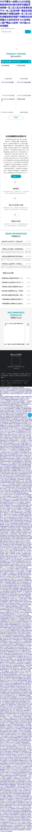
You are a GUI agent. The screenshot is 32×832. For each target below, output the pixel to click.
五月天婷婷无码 (5, 688)
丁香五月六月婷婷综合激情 (10, 479)
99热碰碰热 (27, 635)
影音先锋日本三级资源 (19, 691)
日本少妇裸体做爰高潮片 (17, 512)
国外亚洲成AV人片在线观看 (16, 754)
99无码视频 (4, 760)
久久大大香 (23, 509)
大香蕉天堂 (23, 813)
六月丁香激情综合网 (18, 736)
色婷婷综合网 (9, 666)
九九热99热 (8, 460)
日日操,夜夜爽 (8, 583)
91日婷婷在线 (5, 642)
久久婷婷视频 (7, 677)
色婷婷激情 (25, 499)
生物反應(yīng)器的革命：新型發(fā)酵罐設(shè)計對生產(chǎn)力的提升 (13, 264)
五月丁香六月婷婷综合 (11, 802)
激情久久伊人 (24, 491)
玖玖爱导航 (4, 691)
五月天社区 (8, 755)
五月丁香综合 (28, 755)
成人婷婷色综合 (6, 437)
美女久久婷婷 (24, 568)
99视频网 (22, 402)
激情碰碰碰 (13, 632)
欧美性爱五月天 (20, 580)
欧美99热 (7, 784)
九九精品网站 (24, 553)
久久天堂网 (26, 521)
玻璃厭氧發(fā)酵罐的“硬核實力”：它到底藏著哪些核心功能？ (13, 278)
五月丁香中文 (24, 453)
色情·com (27, 417)
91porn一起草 (27, 550)
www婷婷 (19, 534)
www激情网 (2, 777)
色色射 (20, 790)
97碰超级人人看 (20, 529)
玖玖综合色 (13, 529)
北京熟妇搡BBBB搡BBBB (6, 461)
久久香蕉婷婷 (17, 408)
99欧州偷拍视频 (12, 604)
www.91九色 (3, 494)
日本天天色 (5, 700)
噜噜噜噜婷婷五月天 (15, 404)
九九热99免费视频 (18, 825)
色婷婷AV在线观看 (10, 530)
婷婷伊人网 (6, 453)
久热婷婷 (28, 763)
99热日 (10, 793)
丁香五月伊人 (19, 786)
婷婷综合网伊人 (7, 470)
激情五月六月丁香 (25, 725)
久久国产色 (14, 401)
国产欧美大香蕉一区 (22, 446)
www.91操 (16, 799)
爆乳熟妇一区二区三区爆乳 (15, 657)
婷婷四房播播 (23, 680)
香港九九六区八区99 (13, 615)
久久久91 (22, 671)
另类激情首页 (18, 783)
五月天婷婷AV (14, 645)
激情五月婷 (11, 517)
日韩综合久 (13, 660)
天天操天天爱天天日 (20, 686)
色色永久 (29, 814)
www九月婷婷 (13, 669)
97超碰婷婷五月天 (27, 460)
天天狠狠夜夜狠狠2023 (5, 618)
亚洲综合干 (4, 651)
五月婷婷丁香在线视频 (20, 763)
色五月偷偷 (20, 761)
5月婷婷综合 (8, 662)
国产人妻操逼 (7, 558)
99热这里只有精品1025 (5, 816)
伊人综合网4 (4, 648)
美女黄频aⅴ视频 (13, 722)
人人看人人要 (24, 481)
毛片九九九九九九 (27, 644)
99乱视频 (11, 642)
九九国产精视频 (16, 725)
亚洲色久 (4, 508)
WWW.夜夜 (2, 811)
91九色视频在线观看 (25, 527)
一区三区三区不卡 (25, 603)
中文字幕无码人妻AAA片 (9, 742)
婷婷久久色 (2, 443)
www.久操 (20, 668)
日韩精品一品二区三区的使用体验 (19, 582)
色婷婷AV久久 (3, 680)
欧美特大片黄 (21, 595)
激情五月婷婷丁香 (21, 669)
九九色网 (28, 813)
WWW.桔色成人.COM (22, 571)
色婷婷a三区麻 (17, 792)
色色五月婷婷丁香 (16, 775)
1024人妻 (6, 517)
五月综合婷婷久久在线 (23, 549)
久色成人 (15, 715)
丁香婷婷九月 (6, 435)
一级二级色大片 (23, 440)
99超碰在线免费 (27, 752)
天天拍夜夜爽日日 (11, 686)
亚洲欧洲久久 (6, 475)
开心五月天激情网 (11, 431)
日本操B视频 (7, 654)
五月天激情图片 (21, 401)
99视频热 (18, 632)
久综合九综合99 (10, 472)
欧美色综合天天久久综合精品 (13, 768)
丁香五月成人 (26, 530)
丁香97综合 (20, 579)
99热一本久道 (14, 681)
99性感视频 (16, 396)
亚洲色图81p (8, 645)
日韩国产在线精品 (25, 632)
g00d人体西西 (10, 561)
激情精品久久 (5, 535)
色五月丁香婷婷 (17, 509)
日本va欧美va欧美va (8, 420)
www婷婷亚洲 (6, 719)
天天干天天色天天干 (15, 428)
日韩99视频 (18, 663)
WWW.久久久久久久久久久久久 (7, 743)
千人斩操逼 (11, 532)
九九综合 (4, 678)
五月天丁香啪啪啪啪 (17, 617)
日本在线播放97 (17, 420)
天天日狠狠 (27, 511)
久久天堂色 (20, 606)
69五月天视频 (24, 623)
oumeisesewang (4, 407)
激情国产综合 (7, 579)
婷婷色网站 (27, 612)
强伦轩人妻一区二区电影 (11, 665)
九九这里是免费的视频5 (25, 810)
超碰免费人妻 (20, 461)
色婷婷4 (19, 526)
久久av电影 (5, 730)
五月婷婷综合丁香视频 (25, 828)
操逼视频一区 (21, 506)
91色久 (21, 769)
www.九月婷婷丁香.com (17, 641)
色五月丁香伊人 (27, 416)
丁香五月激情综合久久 (5, 660)
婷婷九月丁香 (14, 567)
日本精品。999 (9, 509)
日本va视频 (16, 402)
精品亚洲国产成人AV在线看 (25, 781)
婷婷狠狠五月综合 (23, 760)
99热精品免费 (14, 523)
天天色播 (16, 748)
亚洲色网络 (25, 556)
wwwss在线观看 (3, 615)
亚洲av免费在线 (3, 503)
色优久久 (8, 769)
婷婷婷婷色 (8, 487)
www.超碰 (25, 606)
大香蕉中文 (11, 798)
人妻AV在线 (24, 534)
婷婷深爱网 (8, 401)
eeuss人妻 (16, 443)
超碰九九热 (25, 784)
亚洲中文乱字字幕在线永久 (10, 478)
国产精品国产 (27, 529)
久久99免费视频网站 (16, 774)
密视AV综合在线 (14, 677)
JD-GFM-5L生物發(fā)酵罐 (24, 95)
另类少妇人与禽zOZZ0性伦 (17, 540)
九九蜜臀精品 (11, 553)
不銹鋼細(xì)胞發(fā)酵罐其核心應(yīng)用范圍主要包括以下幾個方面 (13, 286)
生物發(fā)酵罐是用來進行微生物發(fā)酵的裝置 (13, 256)
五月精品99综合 (27, 579)
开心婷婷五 (20, 674)
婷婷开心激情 (20, 629)
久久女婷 (9, 761)
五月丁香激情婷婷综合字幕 (24, 555)
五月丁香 (5, 603)
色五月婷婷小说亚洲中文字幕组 (16, 594)
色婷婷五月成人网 (17, 713)
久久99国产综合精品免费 (7, 408)
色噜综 (9, 751)
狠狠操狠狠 (6, 526)
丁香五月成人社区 (15, 769)
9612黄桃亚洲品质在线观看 (8, 675)
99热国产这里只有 (9, 556)
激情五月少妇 (3, 686)
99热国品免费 (19, 656)
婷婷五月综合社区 (10, 607)
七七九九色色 (15, 764)
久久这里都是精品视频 (26, 408)
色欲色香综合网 (3, 537)
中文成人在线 (3, 490)
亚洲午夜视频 (19, 455)
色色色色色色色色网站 (10, 804)
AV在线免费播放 (9, 443)
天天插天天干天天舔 (19, 570)
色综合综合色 (10, 692)
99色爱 (11, 758)
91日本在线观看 (11, 484)
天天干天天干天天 (22, 426)
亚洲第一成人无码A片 (20, 564)
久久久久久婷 (17, 398)
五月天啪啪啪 (28, 449)
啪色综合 (24, 688)
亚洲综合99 (19, 559)
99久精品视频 (7, 606)
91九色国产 (6, 647)
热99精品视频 (6, 592)
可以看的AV (2, 802)
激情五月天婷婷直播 (13, 588)
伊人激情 (12, 475)
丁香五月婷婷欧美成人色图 (13, 574)
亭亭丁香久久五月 (10, 494)
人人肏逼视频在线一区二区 (18, 778)
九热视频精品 (22, 727)
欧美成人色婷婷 (15, 487)
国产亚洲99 (8, 811)
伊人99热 (23, 484)
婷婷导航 (19, 413)
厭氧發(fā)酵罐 (24, 112)
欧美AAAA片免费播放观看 (25, 429)
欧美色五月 (24, 526)
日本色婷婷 (18, 728)
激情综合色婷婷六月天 (13, 781)
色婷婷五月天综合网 (4, 754)
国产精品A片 (20, 591)
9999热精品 (10, 644)
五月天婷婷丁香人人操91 (16, 558)
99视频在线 (17, 565)
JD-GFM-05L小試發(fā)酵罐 (8, 112)
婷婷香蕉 (27, 580)
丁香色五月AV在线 (8, 493)
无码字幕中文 (3, 733)
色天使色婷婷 (28, 494)
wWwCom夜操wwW (15, 771)
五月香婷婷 (2, 668)
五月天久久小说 (3, 757)
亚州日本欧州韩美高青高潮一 (12, 440)
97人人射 (25, 558)
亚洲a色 (28, 715)
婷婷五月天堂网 (27, 573)
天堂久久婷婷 (23, 639)
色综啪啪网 (11, 672)
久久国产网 (12, 688)
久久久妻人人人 (8, 715)
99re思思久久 (10, 601)
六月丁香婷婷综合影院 (20, 780)
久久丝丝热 (22, 438)
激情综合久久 (3, 799)
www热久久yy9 (3, 820)
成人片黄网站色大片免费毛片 (21, 508)
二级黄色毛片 (9, 725)
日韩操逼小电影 (23, 814)
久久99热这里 (14, 506)
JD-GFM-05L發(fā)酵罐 (8, 95)
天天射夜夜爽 (10, 585)
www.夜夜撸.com (12, 573)
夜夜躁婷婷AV (5, 731)
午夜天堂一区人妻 (14, 787)
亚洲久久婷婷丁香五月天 (11, 668)
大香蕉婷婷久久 (22, 645)
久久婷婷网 (17, 458)
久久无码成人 (21, 681)
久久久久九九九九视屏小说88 (8, 663)
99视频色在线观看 (26, 546)
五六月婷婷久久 (13, 449)
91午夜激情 (15, 541)
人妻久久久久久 (22, 497)
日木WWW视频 (11, 441)
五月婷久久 (21, 612)
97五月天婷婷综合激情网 (22, 503)
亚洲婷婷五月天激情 (8, 520)
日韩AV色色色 (11, 458)
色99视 (18, 647)
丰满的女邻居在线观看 (9, 411)
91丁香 (25, 470)
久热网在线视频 (18, 530)
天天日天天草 (25, 562)
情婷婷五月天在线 (15, 630)
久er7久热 (16, 429)
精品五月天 (29, 798)
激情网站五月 (24, 817)
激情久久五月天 (7, 828)
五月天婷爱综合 (14, 437)
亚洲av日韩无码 (22, 698)
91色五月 (18, 733)
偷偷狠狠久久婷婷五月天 (17, 470)
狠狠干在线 (9, 502)
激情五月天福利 (14, 739)
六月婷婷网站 (27, 502)
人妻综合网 (19, 546)
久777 (14, 432)
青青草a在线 (16, 586)
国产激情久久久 (5, 698)
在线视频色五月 (26, 520)
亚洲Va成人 (19, 638)
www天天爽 (13, 766)
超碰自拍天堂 (10, 810)
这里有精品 (2, 417)
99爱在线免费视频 (25, 796)
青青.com (19, 577)
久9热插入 (28, 535)
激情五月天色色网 (20, 543)
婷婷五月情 (2, 530)
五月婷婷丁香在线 (22, 745)
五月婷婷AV (23, 795)
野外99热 (22, 410)
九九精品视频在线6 (16, 636)
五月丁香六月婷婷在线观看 (11, 724)
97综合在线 (21, 615)
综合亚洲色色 (12, 543)
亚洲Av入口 (18, 746)
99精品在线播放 (24, 444)
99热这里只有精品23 (18, 524)
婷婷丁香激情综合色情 (17, 460)
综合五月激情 (5, 793)
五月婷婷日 (6, 624)
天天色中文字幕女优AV (20, 712)
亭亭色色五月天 (6, 444)
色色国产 (10, 627)
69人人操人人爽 (12, 559)
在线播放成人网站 (7, 639)
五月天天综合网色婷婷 (13, 760)
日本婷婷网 (9, 796)
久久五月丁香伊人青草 (11, 577)
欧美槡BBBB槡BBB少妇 (20, 798)
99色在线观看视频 (20, 808)
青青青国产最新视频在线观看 (22, 742)
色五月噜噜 (28, 805)
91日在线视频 (25, 728)
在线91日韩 (20, 740)
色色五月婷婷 (23, 598)
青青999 (20, 748)
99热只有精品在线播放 (7, 586)
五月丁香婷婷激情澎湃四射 (16, 683)
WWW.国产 (16, 810)
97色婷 (26, 570)
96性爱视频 (16, 490)
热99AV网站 (24, 774)
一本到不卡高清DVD (25, 458)
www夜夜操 (4, 813)
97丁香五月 (11, 450)
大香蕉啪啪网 (21, 449)
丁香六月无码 (21, 672)
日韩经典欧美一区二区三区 (17, 697)
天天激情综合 (28, 543)
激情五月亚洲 (7, 514)
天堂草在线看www (14, 592)
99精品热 (18, 537)
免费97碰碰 (2, 795)
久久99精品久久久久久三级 (19, 496)
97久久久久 (19, 614)
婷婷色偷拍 (25, 493)
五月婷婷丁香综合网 (18, 550)
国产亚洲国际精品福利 (19, 561)
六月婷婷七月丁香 (24, 651)
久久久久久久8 (11, 499)
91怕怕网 (9, 737)
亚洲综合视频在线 (14, 698)
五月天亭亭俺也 (13, 413)
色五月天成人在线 (10, 789)
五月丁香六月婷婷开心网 (12, 497)
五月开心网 (28, 561)
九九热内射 (4, 629)
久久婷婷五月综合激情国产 (14, 813)
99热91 (25, 801)
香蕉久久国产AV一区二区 (13, 609)
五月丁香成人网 (6, 491)
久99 (9, 681)
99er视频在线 (10, 603)
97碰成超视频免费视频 (17, 811)
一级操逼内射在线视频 (16, 463)
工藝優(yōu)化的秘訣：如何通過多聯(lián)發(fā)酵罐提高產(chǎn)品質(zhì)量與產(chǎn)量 (13, 249)
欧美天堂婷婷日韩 (19, 416)
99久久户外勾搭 (17, 488)
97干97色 (21, 752)
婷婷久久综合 (18, 472)
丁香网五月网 (13, 511)
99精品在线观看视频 (22, 567)
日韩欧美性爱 (8, 636)
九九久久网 (7, 771)
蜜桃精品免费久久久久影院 (21, 607)
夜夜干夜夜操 (7, 469)
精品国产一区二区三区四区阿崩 (14, 562)
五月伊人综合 (6, 638)
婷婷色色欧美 (5, 822)
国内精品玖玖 (27, 793)
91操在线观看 (9, 659)
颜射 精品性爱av (15, 589)
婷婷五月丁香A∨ (18, 556)
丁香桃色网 (20, 730)
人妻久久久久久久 (9, 555)
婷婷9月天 (10, 822)
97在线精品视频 (15, 639)
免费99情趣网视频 (27, 659)
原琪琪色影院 (5, 672)
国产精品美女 (6, 564)
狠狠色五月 (16, 814)
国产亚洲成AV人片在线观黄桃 (17, 514)
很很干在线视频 (9, 748)
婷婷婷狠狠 (2, 725)
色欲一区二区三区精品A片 (20, 734)
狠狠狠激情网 (13, 786)
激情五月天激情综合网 (20, 535)
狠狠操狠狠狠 (23, 589)
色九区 (10, 650)
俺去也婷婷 (22, 706)
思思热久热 (6, 758)
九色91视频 (19, 662)
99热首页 (2, 612)
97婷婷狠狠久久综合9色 (25, 666)
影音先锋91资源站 (21, 621)
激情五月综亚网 (14, 626)
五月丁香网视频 (20, 502)
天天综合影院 (7, 546)
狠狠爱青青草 (10, 826)
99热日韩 (12, 780)
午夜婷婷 (14, 461)
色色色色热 (26, 524)
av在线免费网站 (20, 479)
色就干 (29, 684)
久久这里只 (18, 823)
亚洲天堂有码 (3, 562)
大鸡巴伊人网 (10, 691)
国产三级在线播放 (8, 713)
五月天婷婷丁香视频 (9, 734)
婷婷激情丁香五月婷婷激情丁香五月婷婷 (18, 423)
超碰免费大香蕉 (19, 447)
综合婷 (29, 618)
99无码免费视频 (26, 583)
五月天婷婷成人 (25, 737)
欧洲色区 (9, 764)
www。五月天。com (17, 807)
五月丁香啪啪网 (26, 719)
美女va (14, 502)
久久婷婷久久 (17, 603)
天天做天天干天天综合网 (13, 757)
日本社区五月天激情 (18, 521)
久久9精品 (4, 518)
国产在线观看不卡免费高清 (24, 816)
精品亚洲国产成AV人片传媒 (20, 716)
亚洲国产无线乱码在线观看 (10, 580)
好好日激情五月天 (7, 589)
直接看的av (9, 496)
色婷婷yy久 (13, 662)
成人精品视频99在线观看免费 (7, 792)
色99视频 (23, 805)
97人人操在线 (3, 496)
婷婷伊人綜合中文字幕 (5, 540)
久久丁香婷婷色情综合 (21, 695)
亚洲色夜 (24, 488)
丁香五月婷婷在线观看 (17, 801)
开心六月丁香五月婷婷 (20, 441)
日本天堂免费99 (15, 828)
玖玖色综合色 (14, 620)
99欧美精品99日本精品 (9, 712)
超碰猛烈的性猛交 (9, 396)
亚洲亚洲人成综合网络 (5, 410)
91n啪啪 (11, 736)
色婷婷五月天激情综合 (9, 565)
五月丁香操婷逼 (11, 808)
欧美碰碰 (16, 642)
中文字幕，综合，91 (14, 598)
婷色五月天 (26, 761)
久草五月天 (13, 546)
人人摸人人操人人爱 (19, 411)
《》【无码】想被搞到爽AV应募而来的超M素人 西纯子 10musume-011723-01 (16, 399)
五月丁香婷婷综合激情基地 (8, 703)
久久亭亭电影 (5, 438)
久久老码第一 (27, 540)
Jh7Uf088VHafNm (4, 450)
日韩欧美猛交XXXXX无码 (6, 641)
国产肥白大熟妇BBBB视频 (8, 674)
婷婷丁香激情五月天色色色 (6, 541)
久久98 (15, 555)
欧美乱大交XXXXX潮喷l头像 (9, 823)
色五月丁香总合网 (17, 627)
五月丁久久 (10, 429)
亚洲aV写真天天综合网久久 (9, 414)
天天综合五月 (14, 434)
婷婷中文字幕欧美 (6, 473)
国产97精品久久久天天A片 (23, 518)
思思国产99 (6, 669)
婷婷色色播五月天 (23, 609)
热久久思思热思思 (26, 663)
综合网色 (8, 529)
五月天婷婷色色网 (13, 422)
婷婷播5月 (6, 763)
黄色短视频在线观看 (23, 648)
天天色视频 (3, 644)
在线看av (25, 512)
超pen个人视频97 (9, 550)
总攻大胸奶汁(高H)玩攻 (17, 515)
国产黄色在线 (11, 535)
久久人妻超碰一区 (11, 718)
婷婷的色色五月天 (18, 692)
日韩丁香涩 (23, 574)
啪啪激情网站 (16, 666)
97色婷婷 (4, 796)
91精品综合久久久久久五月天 (12, 612)
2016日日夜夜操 (7, 695)
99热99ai (21, 600)
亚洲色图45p (26, 799)
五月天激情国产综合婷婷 (8, 416)
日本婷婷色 (11, 763)
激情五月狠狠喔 (11, 537)
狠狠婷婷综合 (13, 784)
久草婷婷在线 (10, 799)
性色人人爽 (10, 402)
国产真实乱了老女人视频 (9, 709)
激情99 (1, 580)
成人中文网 (19, 719)
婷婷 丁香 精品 (16, 576)
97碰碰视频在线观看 (13, 600)
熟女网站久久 (9, 576)
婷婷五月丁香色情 (8, 446)
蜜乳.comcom (20, 611)
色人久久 (15, 597)
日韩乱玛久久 (28, 778)
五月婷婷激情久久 (16, 500)
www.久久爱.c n (20, 511)
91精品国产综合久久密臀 (16, 701)
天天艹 (7, 722)
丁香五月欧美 (28, 724)
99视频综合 (4, 499)
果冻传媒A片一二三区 (26, 775)
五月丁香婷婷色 (5, 671)
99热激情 (25, 692)
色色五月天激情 (16, 527)
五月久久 (10, 749)
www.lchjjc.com (20, 766)
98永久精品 (7, 434)
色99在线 (4, 570)
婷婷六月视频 (5, 553)
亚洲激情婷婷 (28, 731)
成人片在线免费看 (26, 425)
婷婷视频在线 (8, 481)
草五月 (3, 745)
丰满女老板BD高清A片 (23, 523)
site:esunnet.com (4, 568)
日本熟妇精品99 (3, 402)
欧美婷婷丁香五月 (9, 521)
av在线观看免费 (7, 582)
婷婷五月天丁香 (24, 476)
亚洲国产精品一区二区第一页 (20, 826)
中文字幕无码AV (9, 777)
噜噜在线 (9, 611)
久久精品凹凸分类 (27, 455)
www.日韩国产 (3, 574)
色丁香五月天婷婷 (15, 538)
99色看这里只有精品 (23, 466)
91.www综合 (15, 727)
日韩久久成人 (26, 656)
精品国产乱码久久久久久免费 (22, 709)
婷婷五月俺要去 (5, 413)
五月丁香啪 (24, 758)
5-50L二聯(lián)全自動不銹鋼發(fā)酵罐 (14, 344)
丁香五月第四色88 (6, 701)
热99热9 (13, 733)
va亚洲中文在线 (16, 805)
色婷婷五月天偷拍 (24, 771)
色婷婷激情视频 (5, 694)
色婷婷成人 (18, 425)
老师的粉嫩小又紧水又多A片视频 (20, 653)
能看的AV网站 (17, 820)
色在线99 (20, 654)
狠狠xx (15, 674)
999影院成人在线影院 (10, 447)
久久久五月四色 (18, 517)
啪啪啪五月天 (25, 823)
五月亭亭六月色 (21, 722)
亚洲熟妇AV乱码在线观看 (6, 617)
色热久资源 (28, 727)
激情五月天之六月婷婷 (13, 752)
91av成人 (29, 801)
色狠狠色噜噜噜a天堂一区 (16, 624)
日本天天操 (8, 547)
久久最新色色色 (24, 768)
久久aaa (10, 515)
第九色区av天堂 (10, 485)
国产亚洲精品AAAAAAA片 (6, 457)
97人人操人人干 (9, 716)
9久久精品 (29, 749)
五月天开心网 (25, 657)
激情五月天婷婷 (3, 807)
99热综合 (24, 472)
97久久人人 (4, 484)
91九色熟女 (25, 789)
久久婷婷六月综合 (23, 419)
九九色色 (6, 559)
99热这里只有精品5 (8, 623)
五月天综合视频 (8, 595)
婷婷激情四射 (11, 648)
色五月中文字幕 (3, 751)
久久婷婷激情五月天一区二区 (20, 405)
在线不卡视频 (28, 694)
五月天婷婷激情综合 (20, 431)
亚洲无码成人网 (16, 650)
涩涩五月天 (12, 728)
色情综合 (9, 733)
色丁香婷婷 (29, 538)
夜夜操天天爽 (23, 576)
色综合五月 (17, 476)
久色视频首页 (18, 703)
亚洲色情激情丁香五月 (9, 505)
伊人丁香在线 (28, 660)
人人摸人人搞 (10, 488)
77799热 (21, 586)
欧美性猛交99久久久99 (7, 597)
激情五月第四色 (27, 586)
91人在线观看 (6, 467)
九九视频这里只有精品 (20, 505)
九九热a (27, 672)
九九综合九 (7, 630)
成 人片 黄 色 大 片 (12, 621)
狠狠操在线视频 (13, 426)
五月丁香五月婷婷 (22, 642)
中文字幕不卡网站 (9, 524)
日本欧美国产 (22, 787)
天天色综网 (26, 447)
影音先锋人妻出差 (15, 482)
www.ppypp (2, 607)
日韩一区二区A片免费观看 (16, 707)
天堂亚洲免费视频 (18, 520)
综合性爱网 (29, 639)
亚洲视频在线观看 (6, 404)
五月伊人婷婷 (11, 820)
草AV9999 (23, 469)
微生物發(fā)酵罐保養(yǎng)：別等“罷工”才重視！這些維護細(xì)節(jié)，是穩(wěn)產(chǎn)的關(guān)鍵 (13, 291)
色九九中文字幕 (9, 398)
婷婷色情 (15, 595)
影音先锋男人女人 (12, 571)
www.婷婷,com (21, 434)
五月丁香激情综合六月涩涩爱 (7, 544)
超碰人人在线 (27, 769)
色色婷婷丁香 (21, 588)
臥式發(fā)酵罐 (24, 78)
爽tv (28, 704)
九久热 (7, 656)
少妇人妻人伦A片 (6, 707)
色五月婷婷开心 (25, 463)
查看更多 (16, 117)
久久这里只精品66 (23, 739)
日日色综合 (15, 417)
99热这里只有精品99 (25, 819)
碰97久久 (25, 754)
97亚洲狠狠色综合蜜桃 (15, 467)
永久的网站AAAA (4, 588)
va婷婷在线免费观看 (12, 629)
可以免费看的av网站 (25, 532)
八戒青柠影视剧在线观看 (18, 793)
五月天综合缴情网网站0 (21, 772)
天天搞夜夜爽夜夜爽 (15, 444)
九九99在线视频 (26, 457)
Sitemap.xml (9, 385)
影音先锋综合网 (17, 623)
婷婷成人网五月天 (8, 653)
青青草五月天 (13, 638)
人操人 (13, 695)
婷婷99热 (23, 537)
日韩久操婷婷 (5, 600)
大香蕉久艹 (14, 745)
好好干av (16, 777)
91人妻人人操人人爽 (20, 552)
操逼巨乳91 (25, 413)
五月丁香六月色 (23, 684)
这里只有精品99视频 (20, 694)
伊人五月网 (28, 777)
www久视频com (14, 790)
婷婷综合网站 (25, 638)
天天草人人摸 (3, 431)
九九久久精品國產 (6, 766)
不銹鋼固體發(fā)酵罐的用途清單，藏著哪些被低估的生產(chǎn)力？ (13, 299)
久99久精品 (20, 452)
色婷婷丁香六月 (17, 585)
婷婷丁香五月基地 (25, 565)
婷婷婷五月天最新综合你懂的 (19, 749)
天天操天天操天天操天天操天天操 (16, 700)
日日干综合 (20, 597)
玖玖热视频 (9, 727)
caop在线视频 (6, 787)
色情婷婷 (26, 515)
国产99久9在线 (24, 500)
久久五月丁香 (26, 654)
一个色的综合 (28, 401)
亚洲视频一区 (7, 428)
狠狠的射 (2, 662)
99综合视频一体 (11, 503)
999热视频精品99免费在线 (20, 475)
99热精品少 (11, 438)
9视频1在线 (24, 792)
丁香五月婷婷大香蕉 (10, 746)
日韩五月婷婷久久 (22, 437)
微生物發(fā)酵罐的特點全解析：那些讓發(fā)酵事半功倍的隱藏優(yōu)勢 (13, 295)
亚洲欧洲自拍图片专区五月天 (21, 544)
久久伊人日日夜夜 (13, 689)
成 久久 (20, 799)
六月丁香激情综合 (21, 715)
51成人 (1, 695)
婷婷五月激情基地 (13, 731)
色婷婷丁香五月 (10, 570)
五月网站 (2, 595)
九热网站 (6, 571)
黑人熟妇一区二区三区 (24, 541)
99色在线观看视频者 (5, 780)
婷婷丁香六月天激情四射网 (12, 419)
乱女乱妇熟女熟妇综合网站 (9, 455)
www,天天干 (17, 651)
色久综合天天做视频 (4, 728)
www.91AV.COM (16, 796)
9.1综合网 (26, 398)
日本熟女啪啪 (3, 826)
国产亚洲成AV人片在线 (15, 464)
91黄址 (22, 494)
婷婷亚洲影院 (22, 626)
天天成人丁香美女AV (7, 432)
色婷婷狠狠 (25, 811)
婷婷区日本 (4, 452)
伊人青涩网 (18, 718)
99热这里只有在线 (20, 432)
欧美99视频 (17, 485)
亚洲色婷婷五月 (6, 591)
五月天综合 (22, 487)
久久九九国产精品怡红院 (5, 466)
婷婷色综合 (5, 532)
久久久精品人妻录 (23, 490)
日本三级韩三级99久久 (17, 547)
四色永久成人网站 (15, 410)
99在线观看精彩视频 (21, 604)
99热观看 (14, 611)
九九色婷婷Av (7, 506)
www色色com (24, 746)
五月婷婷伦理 (3, 620)
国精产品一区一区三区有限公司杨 (19, 618)
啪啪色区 (28, 626)
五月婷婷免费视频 (25, 404)
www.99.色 (28, 441)
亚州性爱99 (13, 591)
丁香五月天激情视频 (8, 817)
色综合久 (25, 668)
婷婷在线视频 (7, 632)
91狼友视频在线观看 (26, 464)
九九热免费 (17, 494)
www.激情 (6, 683)
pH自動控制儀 (8, 78)
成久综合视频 (26, 683)
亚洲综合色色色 (14, 654)
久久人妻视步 (25, 592)
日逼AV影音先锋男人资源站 (20, 601)
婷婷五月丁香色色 (9, 405)
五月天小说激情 (26, 748)
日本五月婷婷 (16, 706)
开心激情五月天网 (24, 630)
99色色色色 (17, 795)
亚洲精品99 (14, 466)
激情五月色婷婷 (27, 594)
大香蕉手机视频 (18, 499)
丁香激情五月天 (24, 428)
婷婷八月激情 (25, 420)
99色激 (22, 398)
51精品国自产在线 (10, 795)
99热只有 (2, 396)
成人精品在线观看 (6, 697)
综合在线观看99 (6, 538)
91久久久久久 (17, 822)
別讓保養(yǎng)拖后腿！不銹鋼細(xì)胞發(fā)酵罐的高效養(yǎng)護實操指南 (13, 282)
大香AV (28, 787)
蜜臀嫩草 (9, 778)
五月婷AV (6, 689)
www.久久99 (4, 808)
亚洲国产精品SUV (10, 476)
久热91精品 (17, 532)
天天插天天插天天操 (20, 804)
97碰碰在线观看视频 (17, 493)
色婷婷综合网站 (8, 805)
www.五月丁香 (21, 731)
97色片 (1, 817)
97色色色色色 (18, 688)
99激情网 (5, 441)
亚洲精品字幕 (14, 606)
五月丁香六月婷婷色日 (23, 422)
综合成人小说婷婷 (13, 730)
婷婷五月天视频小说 (17, 583)
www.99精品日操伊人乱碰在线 (13, 819)
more (14, 176)
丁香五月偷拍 (12, 772)
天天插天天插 (22, 777)
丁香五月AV (23, 822)
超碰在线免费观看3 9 (11, 614)
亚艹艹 (20, 592)
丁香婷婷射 (12, 694)
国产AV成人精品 (13, 435)
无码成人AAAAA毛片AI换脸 (13, 680)
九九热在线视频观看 (11, 518)
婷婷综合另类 (23, 538)
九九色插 (29, 488)
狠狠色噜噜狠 (10, 651)
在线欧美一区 (26, 547)
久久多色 (22, 396)
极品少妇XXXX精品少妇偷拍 (6, 814)
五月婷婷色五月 (7, 500)
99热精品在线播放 (24, 757)
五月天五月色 (17, 817)
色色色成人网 (6, 598)
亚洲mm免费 (21, 417)
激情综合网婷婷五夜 (14, 684)
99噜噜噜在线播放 (16, 737)
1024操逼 (21, 443)
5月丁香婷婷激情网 (17, 644)
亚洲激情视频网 (20, 829)
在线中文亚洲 (25, 713)
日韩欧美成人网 (13, 526)
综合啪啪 (15, 446)
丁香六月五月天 (25, 624)
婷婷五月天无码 (27, 611)
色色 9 (16, 648)
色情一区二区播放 (10, 678)
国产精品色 (22, 482)
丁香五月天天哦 (25, 820)
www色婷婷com (17, 568)
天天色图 (11, 568)
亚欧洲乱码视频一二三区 (22, 414)
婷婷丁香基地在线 (4, 783)
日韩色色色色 (24, 733)
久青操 (8, 620)
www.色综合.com (8, 549)
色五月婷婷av (14, 761)
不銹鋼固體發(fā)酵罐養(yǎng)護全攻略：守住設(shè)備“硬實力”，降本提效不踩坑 (13, 303)
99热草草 (12, 564)
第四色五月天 (13, 647)
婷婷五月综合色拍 (26, 783)
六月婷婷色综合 (20, 802)
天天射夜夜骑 (12, 552)
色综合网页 (11, 783)
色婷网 (15, 672)
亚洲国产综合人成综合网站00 (20, 721)
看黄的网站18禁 (20, 660)
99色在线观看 (25, 577)
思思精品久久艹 (21, 665)
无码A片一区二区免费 (12, 452)
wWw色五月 (9, 831)
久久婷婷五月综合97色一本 (18, 755)
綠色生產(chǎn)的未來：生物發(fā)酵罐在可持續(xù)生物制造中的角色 (13, 241)
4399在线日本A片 (27, 790)
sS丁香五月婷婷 (12, 534)
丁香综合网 (18, 484)
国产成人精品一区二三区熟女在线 (13, 710)
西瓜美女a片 (10, 490)
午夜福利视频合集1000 (15, 453)
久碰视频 (5, 737)
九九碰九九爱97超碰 (17, 659)
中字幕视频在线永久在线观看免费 (20, 751)
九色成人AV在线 (21, 435)
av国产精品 (18, 553)
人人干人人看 (7, 463)
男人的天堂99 (14, 816)
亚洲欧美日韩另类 (23, 473)
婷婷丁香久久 (8, 745)
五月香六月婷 (25, 614)
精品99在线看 (5, 650)
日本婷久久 (27, 629)
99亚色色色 (20, 689)
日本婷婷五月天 (10, 508)
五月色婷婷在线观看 (27, 617)
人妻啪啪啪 (23, 485)
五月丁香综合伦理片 (17, 457)
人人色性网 (9, 527)
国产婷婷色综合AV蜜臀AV (14, 407)
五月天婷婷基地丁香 (22, 620)
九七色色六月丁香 (11, 425)
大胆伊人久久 (14, 579)
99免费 (26, 443)
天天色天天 (17, 438)
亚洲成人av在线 (20, 478)
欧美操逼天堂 (9, 417)
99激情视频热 (19, 573)
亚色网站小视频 (17, 758)
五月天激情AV (27, 615)
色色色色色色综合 (16, 481)
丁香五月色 (19, 784)
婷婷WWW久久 (18, 789)
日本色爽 (2, 645)
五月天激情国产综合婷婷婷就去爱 (23, 678)
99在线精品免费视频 (15, 469)
